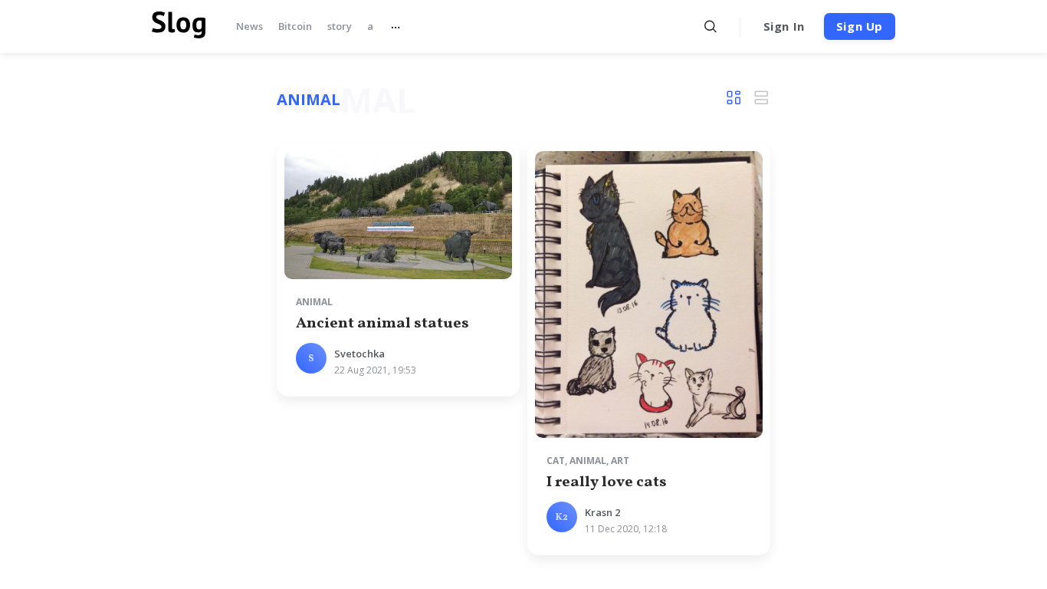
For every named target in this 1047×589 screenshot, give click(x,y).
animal (314, 301)
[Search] (711, 26)
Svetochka (359, 353)
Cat (555, 460)
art (620, 460)
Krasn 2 (602, 512)
